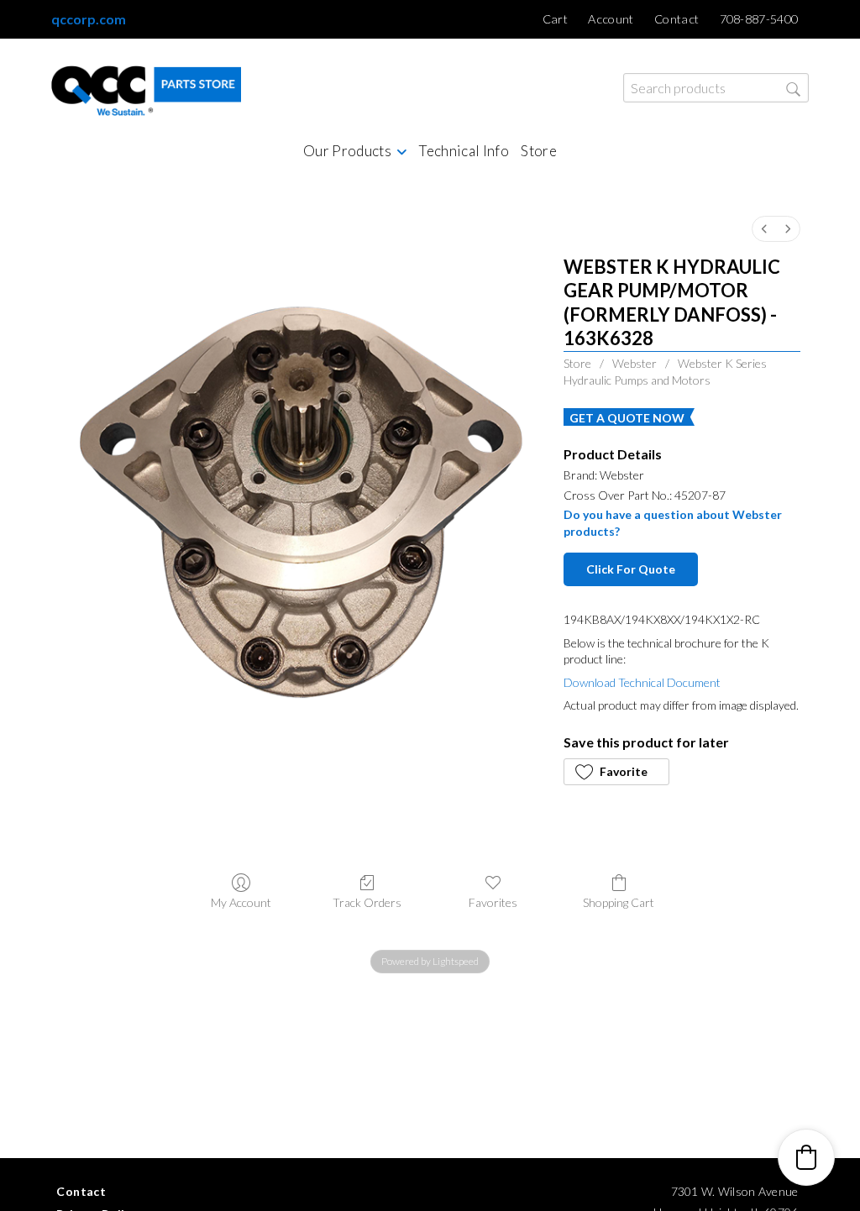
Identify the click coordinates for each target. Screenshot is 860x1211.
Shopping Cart (618, 902)
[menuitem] (764, 229)
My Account (241, 902)
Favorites (493, 902)
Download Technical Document (642, 682)
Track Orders (367, 902)
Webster (634, 363)
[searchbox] (716, 87)
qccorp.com (88, 19)
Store (577, 363)
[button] (616, 771)
